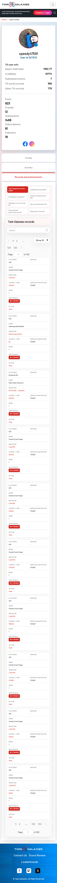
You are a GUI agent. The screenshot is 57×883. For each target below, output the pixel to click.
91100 (11, 793)
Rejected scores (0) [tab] (37, 211)
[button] (21, 247)
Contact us (20, 855)
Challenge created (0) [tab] (16, 197)
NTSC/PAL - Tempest (16, 390)
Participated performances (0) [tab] (15, 211)
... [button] (23, 240)
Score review (37, 855)
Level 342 (12, 785)
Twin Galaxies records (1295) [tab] (16, 189)
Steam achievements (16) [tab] (38, 197)
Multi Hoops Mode (15, 334)
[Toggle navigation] (52, 4)
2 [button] (17, 240)
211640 (11, 511)
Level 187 (12, 447)
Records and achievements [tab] (28, 177)
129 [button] (9, 247)
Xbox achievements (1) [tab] (38, 204)
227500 (11, 567)
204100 (11, 285)
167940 (11, 454)
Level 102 (12, 560)
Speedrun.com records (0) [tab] (17, 204)
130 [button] (15, 247)
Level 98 (12, 503)
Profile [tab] (28, 158)
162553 (11, 398)
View (10, 309)
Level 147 (12, 278)
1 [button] (15, 823)
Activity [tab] (29, 167)
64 (10, 342)
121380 (11, 680)
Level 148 (12, 672)
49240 (11, 737)
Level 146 (12, 616)
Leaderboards (29, 861)
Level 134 (12, 729)
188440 (11, 624)
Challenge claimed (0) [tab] (38, 190)
